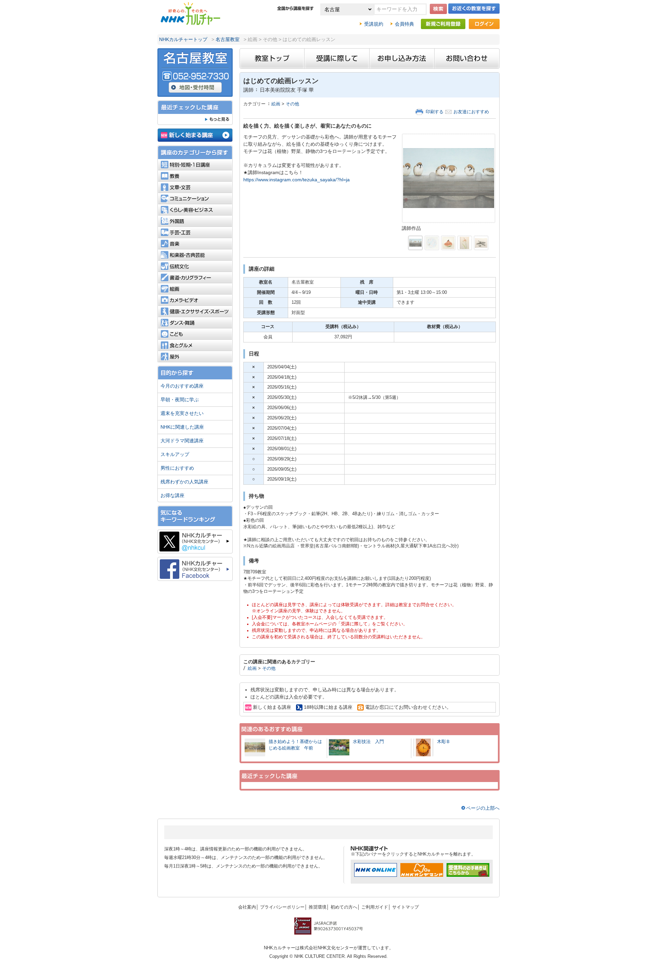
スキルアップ (174, 454)
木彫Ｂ (443, 741)
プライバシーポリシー (282, 907)
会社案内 (247, 907)
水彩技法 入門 (370, 741)
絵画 (275, 104)
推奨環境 (317, 907)
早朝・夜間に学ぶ (179, 399)
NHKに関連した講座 (182, 427)
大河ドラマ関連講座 (182, 440)
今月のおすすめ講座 (182, 386)
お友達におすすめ (471, 111)
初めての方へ (344, 907)
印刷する (434, 111)
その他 (292, 104)
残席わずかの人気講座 (184, 481)
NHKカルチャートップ (183, 39)
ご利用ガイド (374, 907)
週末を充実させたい (182, 413)
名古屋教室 (228, 39)
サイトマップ (405, 907)
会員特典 (404, 24)
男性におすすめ (177, 468)
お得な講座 (172, 495)
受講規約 (373, 24)
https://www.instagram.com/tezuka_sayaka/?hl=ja (296, 179)
